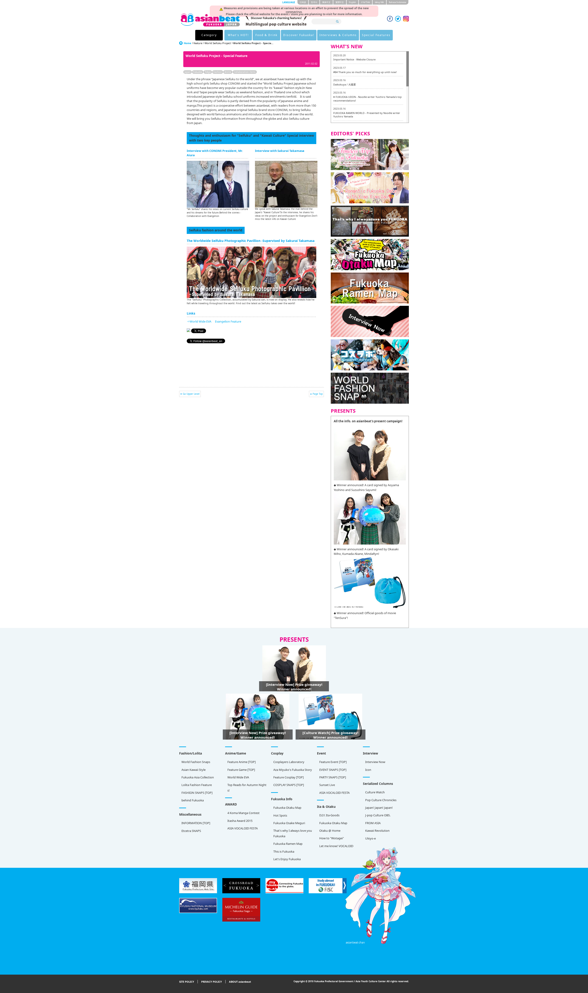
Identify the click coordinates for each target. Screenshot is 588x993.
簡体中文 (326, 2)
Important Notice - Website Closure (354, 59)
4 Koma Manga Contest (243, 813)
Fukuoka (197, 72)
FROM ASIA (373, 823)
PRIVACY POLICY (211, 981)
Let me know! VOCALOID (336, 846)
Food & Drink (266, 35)
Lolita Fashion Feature (196, 785)
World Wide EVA (238, 777)
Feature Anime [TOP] (241, 762)
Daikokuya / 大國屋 (344, 84)
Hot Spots (280, 815)
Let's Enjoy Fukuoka (287, 859)
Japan (187, 72)
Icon (368, 770)
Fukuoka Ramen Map (287, 844)
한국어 (314, 2)
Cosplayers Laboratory (288, 762)
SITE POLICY (186, 981)
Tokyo (208, 72)
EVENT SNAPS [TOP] (332, 770)
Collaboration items (245, 72)
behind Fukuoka (192, 800)
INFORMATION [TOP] (195, 823)
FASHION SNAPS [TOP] (196, 793)
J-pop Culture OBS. (377, 815)
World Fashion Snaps (195, 762)
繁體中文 (340, 2)
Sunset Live (327, 785)
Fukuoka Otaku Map (287, 808)
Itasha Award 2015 (239, 821)
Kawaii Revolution (377, 830)
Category (209, 35)
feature (198, 43)
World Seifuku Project (218, 43)
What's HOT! (238, 35)
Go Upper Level (191, 393)
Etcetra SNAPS (191, 831)
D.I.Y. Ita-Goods (329, 815)
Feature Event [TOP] (333, 762)
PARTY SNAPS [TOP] (332, 777)
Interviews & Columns (338, 35)
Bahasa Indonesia (397, 2)
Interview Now (375, 762)
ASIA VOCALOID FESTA (334, 793)
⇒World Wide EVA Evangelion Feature (214, 321)
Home (187, 43)
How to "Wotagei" (331, 838)
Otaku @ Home (329, 830)
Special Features (376, 35)
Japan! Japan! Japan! (379, 808)
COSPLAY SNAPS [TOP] (288, 785)
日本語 (303, 2)
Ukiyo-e (370, 838)
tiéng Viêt (379, 2)
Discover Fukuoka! (298, 35)
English (352, 2)
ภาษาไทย (365, 2)
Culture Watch (375, 792)
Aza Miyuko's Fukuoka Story (292, 770)
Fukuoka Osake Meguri (289, 823)
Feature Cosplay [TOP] (288, 777)
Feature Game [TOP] (241, 770)
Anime (227, 72)
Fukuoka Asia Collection (197, 777)
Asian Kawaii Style (193, 770)
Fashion (217, 72)
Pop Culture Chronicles (380, 800)
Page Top (318, 393)
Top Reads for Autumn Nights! (246, 787)
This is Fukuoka (283, 851)
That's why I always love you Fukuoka (292, 833)
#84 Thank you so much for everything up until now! (365, 72)
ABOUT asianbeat (240, 981)
